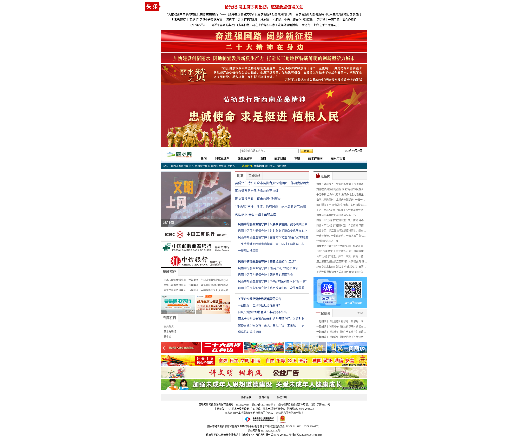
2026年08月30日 (352, 150)
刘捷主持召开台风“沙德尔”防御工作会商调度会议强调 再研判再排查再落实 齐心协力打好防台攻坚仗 (341, 247)
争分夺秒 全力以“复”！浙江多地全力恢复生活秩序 (341, 195)
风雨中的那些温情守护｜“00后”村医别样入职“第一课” (272, 281)
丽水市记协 (338, 158)
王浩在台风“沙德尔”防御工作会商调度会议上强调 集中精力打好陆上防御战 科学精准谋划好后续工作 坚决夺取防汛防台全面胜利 (341, 211)
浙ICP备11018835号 (262, 404)
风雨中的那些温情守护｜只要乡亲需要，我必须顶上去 (272, 224)
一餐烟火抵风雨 (248, 250)
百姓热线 (281, 166)
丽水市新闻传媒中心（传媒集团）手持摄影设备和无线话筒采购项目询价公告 (197, 291)
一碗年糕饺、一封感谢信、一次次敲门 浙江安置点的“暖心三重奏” (341, 236)
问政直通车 (222, 158)
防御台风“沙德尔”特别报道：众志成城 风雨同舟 (341, 226)
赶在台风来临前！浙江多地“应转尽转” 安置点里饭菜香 (341, 267)
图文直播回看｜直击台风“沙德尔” (258, 198)
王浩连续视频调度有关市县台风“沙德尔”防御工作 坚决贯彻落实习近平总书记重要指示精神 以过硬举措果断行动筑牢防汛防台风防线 (341, 273)
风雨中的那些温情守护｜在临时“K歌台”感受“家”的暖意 (273, 237)
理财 (263, 158)
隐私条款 (246, 397)
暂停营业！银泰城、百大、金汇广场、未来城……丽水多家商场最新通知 (272, 326)
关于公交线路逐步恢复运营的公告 (259, 298)
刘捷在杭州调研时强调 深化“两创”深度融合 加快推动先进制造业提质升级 (341, 190)
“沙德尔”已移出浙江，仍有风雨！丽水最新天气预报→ (272, 206)
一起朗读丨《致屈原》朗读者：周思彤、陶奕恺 (341, 322)
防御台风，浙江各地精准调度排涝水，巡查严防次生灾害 (341, 231)
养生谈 (167, 336)
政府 (165, 166)
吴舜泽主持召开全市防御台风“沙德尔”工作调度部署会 (272, 183)
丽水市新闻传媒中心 (182, 166)
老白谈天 (270, 166)
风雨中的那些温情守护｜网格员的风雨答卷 (265, 274)
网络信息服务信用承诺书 (289, 412)
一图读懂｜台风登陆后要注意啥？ (259, 305)
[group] (264, 35)
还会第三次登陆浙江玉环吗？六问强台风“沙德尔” (341, 262)
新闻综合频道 (202, 166)
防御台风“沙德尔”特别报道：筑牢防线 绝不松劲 (341, 221)
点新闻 (323, 176)
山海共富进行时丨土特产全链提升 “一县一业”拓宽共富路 (341, 200)
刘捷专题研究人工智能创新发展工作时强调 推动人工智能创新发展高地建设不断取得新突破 (341, 185)
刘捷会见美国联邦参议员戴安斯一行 (336, 215)
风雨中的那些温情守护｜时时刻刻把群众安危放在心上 (272, 230)
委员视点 (169, 326)
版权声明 (282, 397)
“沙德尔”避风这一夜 (327, 241)
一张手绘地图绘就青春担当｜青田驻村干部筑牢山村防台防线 (272, 244)
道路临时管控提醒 (249, 331)
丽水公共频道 (218, 166)
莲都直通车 (245, 158)
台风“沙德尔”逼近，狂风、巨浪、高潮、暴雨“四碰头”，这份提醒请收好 (340, 257)
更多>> (361, 313)
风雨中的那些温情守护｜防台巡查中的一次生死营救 (271, 288)
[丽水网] (179, 154)
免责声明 (264, 397)
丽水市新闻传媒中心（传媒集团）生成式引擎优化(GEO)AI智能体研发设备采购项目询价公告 (197, 281)
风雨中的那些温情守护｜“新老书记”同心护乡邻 (268, 268)
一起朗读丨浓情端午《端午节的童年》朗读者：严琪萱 (339, 332)
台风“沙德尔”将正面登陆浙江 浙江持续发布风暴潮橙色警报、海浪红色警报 (341, 252)
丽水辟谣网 (315, 158)
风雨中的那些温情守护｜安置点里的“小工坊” (267, 261)
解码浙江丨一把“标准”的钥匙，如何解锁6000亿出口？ (340, 205)
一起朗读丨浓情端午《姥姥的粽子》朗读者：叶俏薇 (341, 338)
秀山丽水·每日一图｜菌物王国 (255, 214)
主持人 (231, 166)
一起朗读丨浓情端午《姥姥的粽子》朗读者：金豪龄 (341, 327)
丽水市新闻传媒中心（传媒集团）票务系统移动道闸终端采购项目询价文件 (197, 286)
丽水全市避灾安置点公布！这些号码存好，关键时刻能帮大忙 (272, 319)
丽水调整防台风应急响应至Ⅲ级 (256, 191)
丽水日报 (280, 158)
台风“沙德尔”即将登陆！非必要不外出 (262, 312)
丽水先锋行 (170, 331)
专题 (297, 158)
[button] (364, 347)
